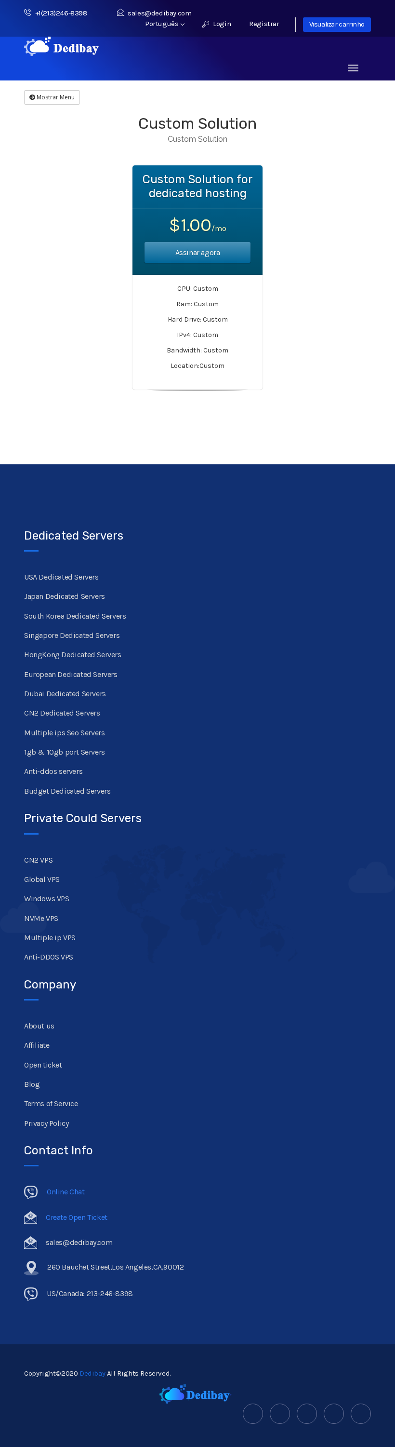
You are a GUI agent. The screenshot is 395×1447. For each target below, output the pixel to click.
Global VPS (42, 879)
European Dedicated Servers (71, 674)
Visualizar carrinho (337, 24)
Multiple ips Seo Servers (64, 732)
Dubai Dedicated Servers (65, 693)
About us (39, 1025)
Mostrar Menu (55, 97)
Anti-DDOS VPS (48, 956)
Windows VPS (46, 898)
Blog (32, 1084)
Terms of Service (51, 1103)
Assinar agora (197, 252)
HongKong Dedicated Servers (72, 654)
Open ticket (43, 1064)
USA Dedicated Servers (61, 577)
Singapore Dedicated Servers (71, 635)
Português (162, 23)
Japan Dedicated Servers (64, 596)
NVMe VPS (41, 918)
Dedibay (92, 1373)
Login (221, 23)
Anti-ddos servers (53, 771)
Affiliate (36, 1045)
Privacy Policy (46, 1123)
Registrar (264, 23)
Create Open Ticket (76, 1217)
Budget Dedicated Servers (67, 791)
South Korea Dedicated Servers (75, 616)
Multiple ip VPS (50, 937)
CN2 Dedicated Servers (62, 712)
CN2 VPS (38, 860)
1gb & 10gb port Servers (64, 752)
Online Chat (66, 1191)
